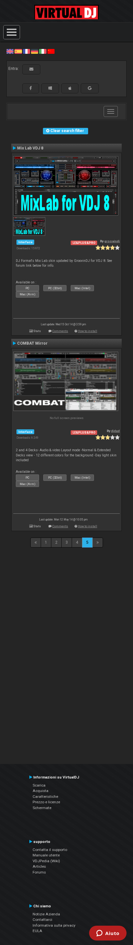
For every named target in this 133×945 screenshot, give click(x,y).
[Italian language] (42, 51)
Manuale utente (46, 855)
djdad (115, 431)
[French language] (26, 51)
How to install (87, 331)
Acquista (40, 790)
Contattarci (42, 919)
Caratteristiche (45, 796)
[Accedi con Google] (90, 88)
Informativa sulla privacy (54, 925)
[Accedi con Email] (31, 69)
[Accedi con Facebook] (30, 88)
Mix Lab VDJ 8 (30, 148)
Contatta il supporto (50, 849)
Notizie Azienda (46, 914)
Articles (39, 866)
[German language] (34, 51)
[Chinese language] (51, 51)
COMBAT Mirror (32, 343)
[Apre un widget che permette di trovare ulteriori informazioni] (108, 934)
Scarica (39, 785)
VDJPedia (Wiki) (46, 861)
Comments (60, 331)
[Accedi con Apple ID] (69, 88)
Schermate (42, 808)
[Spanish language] (18, 51)
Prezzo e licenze (46, 802)
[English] (10, 51)
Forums (39, 872)
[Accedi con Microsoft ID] (50, 88)
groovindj (112, 241)
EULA (37, 931)
